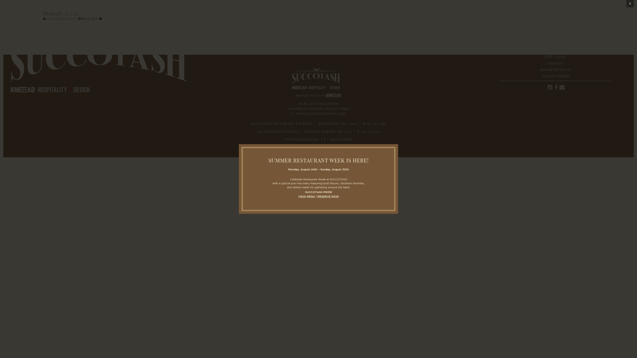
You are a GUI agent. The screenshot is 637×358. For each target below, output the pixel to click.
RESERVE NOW (328, 196)
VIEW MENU (306, 196)
